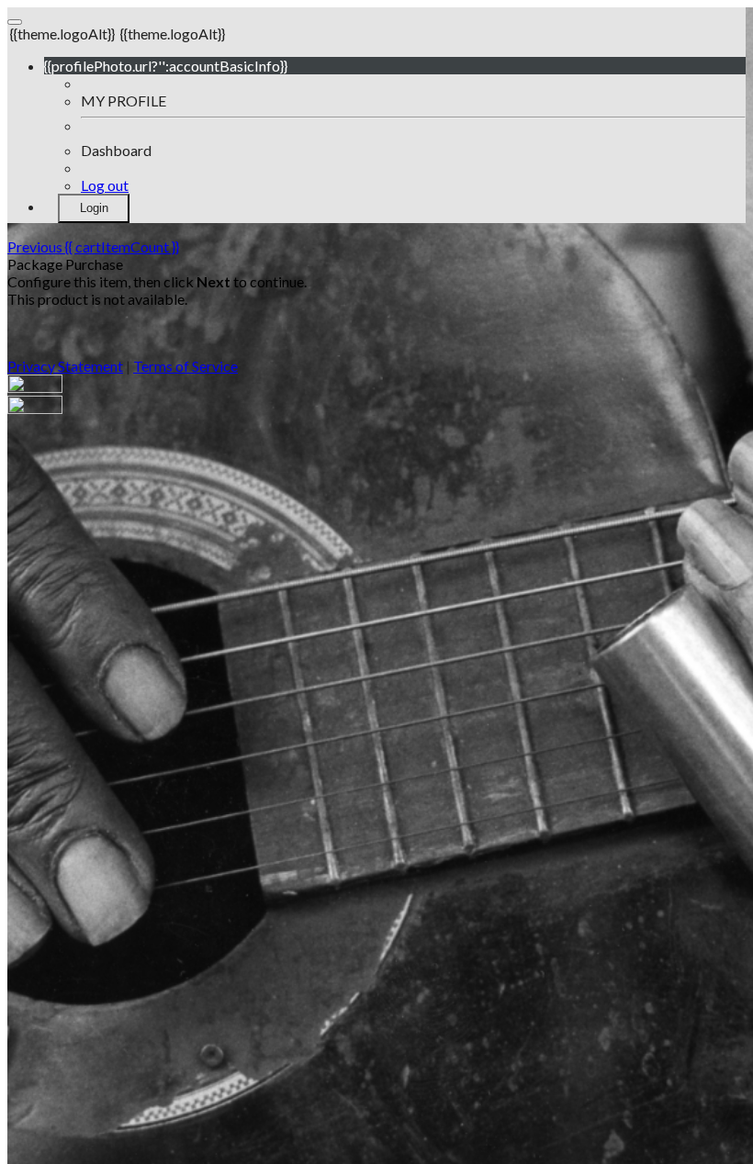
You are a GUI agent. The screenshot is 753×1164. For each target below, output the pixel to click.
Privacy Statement (65, 366)
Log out (105, 185)
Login (94, 208)
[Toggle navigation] (14, 22)
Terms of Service (185, 366)
